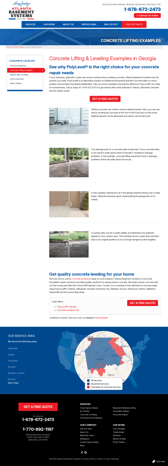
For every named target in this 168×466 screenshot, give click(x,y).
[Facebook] (81, 452)
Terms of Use (103, 459)
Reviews (117, 435)
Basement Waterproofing (124, 408)
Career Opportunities (89, 442)
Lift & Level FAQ (16, 79)
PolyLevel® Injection (67, 306)
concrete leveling (80, 278)
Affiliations (84, 439)
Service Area (86, 428)
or (147, 15)
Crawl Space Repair (89, 408)
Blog (82, 445)
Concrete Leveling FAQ (68, 310)
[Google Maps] (85, 452)
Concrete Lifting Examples (21, 70)
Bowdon (12, 367)
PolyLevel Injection (18, 66)
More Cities (13, 383)
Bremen (11, 379)
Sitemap (115, 459)
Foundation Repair (121, 411)
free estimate (101, 317)
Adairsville (12, 348)
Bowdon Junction (16, 373)
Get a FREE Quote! (105, 98)
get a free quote (38, 407)
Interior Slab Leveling (19, 75)
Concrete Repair (120, 414)
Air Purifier (84, 411)
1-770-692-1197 (38, 429)
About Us (84, 432)
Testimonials (118, 432)
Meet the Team (87, 435)
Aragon (11, 354)
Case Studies (119, 428)
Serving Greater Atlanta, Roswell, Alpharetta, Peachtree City (131, 4)
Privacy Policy (89, 459)
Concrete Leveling (22, 61)
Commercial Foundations (91, 418)
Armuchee (13, 360)
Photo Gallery (16, 83)
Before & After (119, 439)
